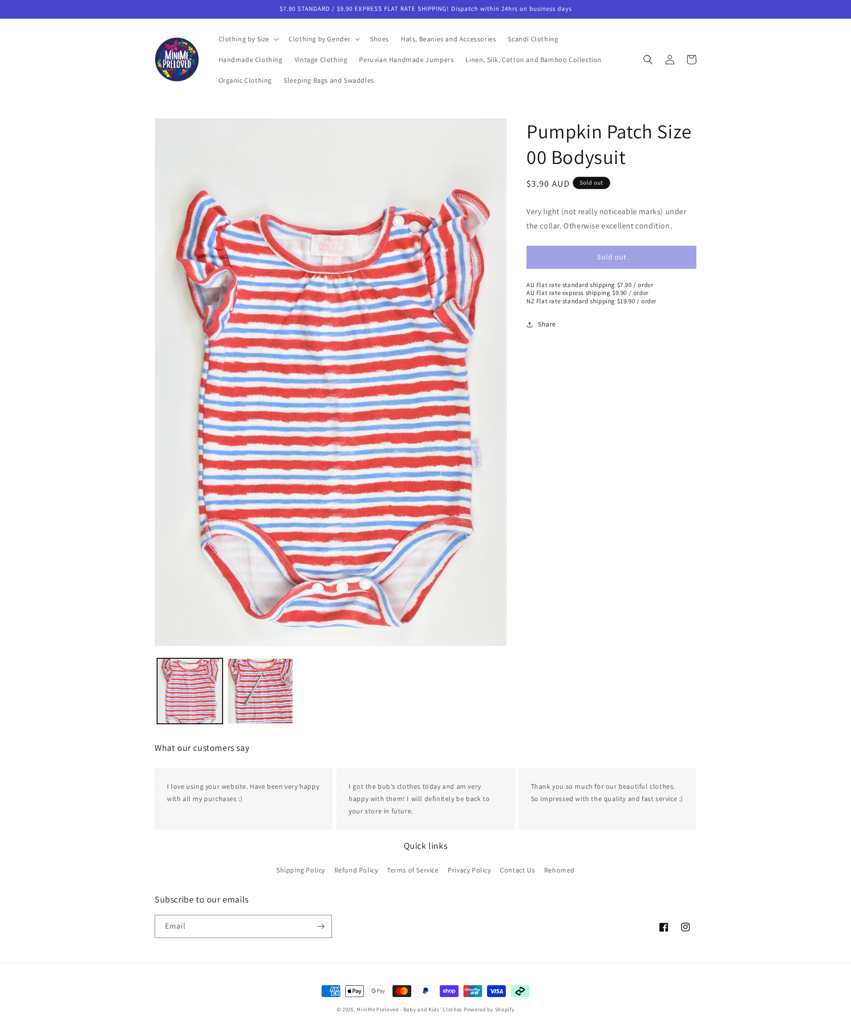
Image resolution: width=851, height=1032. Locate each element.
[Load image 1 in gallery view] (190, 691)
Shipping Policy (300, 869)
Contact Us (517, 869)
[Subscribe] (320, 926)
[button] (248, 39)
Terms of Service (413, 869)
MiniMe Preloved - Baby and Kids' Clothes (409, 1009)
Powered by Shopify (489, 1009)
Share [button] (547, 324)
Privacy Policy (469, 869)
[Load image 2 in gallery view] (260, 691)
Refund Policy (356, 869)
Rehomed (559, 869)
